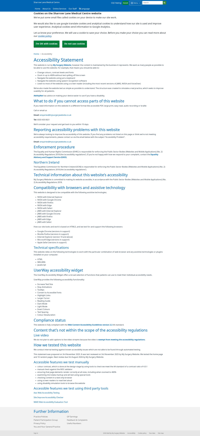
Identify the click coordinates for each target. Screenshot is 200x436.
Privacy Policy (39, 423)
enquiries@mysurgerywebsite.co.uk (55, 115)
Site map (161, 433)
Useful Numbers (74, 423)
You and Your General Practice (47, 427)
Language (85, 9)
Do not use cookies (74, 44)
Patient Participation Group (46, 420)
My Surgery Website (62, 65)
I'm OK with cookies (46, 44)
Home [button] (37, 9)
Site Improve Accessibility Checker (48, 397)
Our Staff (73, 9)
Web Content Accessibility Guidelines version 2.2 (90, 325)
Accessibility (131, 433)
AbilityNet (38, 96)
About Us (46, 9)
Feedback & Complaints (77, 420)
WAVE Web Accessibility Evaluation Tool (51, 402)
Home (36, 54)
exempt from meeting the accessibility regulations (121, 340)
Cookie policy (142, 433)
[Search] (164, 3)
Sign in (36, 433)
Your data (152, 433)
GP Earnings (72, 417)
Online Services (59, 9)
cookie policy (44, 36)
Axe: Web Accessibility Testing (46, 393)
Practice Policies (41, 417)
